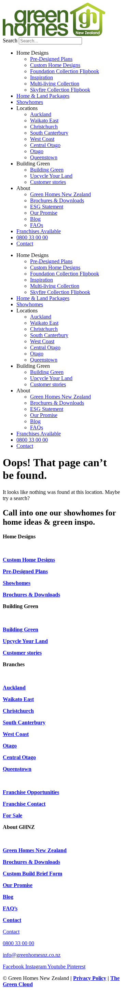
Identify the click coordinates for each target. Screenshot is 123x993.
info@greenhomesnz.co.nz (31, 955)
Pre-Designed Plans (51, 59)
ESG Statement (46, 207)
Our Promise (43, 213)
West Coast (42, 139)
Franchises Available (38, 231)
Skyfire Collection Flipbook (60, 90)
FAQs (36, 225)
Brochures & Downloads (57, 200)
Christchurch (44, 127)
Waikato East (44, 120)
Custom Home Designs (55, 65)
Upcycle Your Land (51, 176)
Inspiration (41, 77)
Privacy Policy (89, 978)
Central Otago (45, 145)
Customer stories (48, 182)
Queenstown (43, 157)
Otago (36, 151)
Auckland (40, 114)
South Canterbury (49, 133)
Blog (35, 219)
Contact (24, 243)
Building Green (47, 170)
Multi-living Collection (54, 83)
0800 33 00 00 (32, 237)
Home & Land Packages (42, 96)
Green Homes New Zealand (60, 194)
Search (10, 40)
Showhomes (29, 102)
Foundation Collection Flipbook (64, 71)
